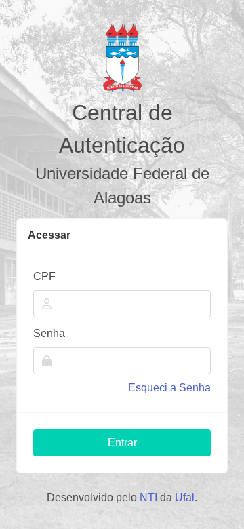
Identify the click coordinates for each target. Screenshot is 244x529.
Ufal (185, 497)
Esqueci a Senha (169, 387)
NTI (148, 497)
